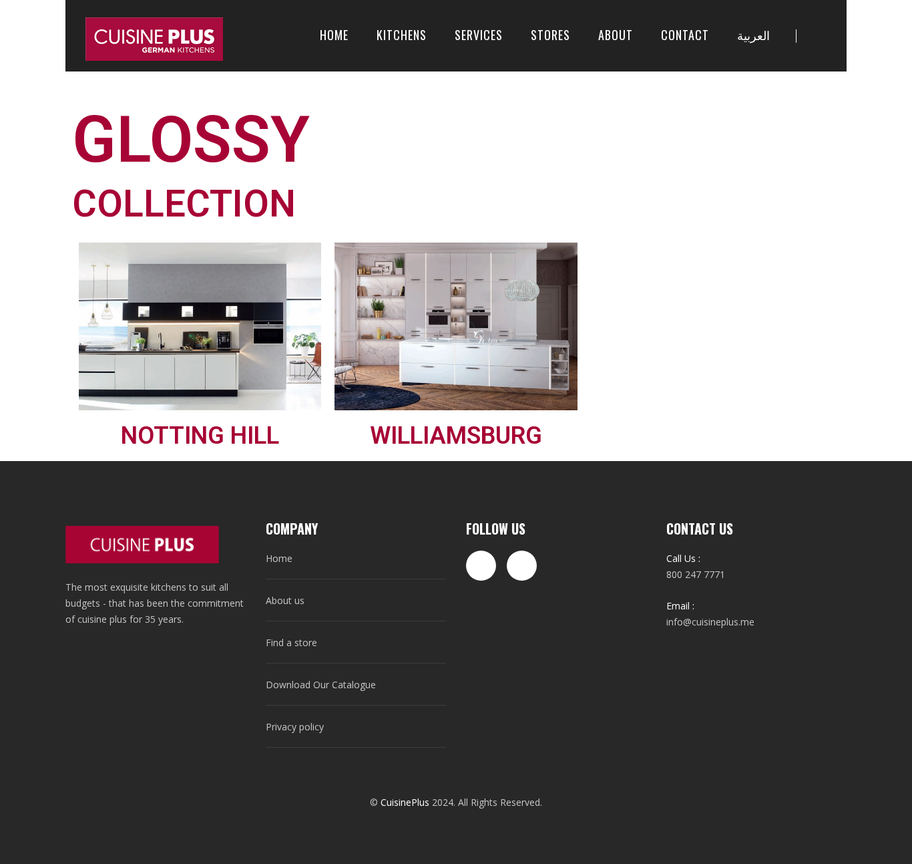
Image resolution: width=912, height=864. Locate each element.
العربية (753, 34)
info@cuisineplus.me (710, 621)
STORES (550, 34)
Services (479, 34)
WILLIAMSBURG (456, 436)
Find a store (291, 642)
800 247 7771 (695, 574)
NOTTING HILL (200, 436)
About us (285, 600)
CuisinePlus (405, 802)
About (615, 34)
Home (334, 34)
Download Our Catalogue (321, 684)
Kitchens (402, 34)
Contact (685, 34)
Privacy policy (295, 726)
